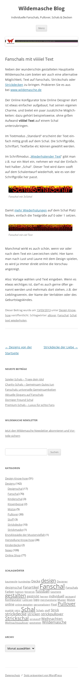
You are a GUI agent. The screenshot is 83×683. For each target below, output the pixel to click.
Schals (40, 610)
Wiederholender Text (46, 156)
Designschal (15, 489)
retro (17, 610)
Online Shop (13, 555)
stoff (47, 610)
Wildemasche (54, 622)
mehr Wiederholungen (30, 210)
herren (44, 596)
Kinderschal (15, 499)
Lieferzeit (27, 599)
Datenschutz (12, 675)
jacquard (70, 596)
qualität (9, 610)
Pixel (54, 604)
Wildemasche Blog (42, 8)
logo (36, 600)
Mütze (12, 509)
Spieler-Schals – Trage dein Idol (24, 379)
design (48, 580)
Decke (35, 581)
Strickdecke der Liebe (61, 347)
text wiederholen (16, 320)
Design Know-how (16, 478)
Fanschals (72, 587)
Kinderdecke (13, 545)
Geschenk (55, 591)
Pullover (13, 514)
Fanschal (63, 315)
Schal (73, 315)
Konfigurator (13, 600)
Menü (41, 28)
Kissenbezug (15, 504)
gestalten (15, 595)
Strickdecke (15, 524)
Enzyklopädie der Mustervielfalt (25, 535)
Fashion (19, 591)
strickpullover (52, 613)
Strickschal (17, 618)
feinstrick (29, 591)
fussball (43, 591)
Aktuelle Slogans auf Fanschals (24, 395)
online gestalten (24, 604)
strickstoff (35, 619)
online (9, 604)
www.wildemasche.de (26, 90)
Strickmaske (15, 530)
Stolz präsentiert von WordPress (43, 675)
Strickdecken (14, 85)
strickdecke (16, 613)
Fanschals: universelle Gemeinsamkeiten (30, 389)
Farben (9, 592)
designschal (13, 587)
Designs (10, 483)
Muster (61, 599)
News (8, 550)
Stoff (11, 519)
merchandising (48, 599)
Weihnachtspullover (17, 622)
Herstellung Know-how (19, 540)
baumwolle (11, 581)
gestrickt (33, 596)
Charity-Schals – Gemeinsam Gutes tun (29, 384)
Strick (55, 610)
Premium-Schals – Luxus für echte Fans (29, 405)
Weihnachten (52, 618)
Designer (62, 581)
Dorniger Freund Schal (19, 400)
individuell (56, 596)
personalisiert (42, 604)
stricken (33, 614)
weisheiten (35, 622)
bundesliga (24, 581)
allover (52, 315)
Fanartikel (31, 587)
